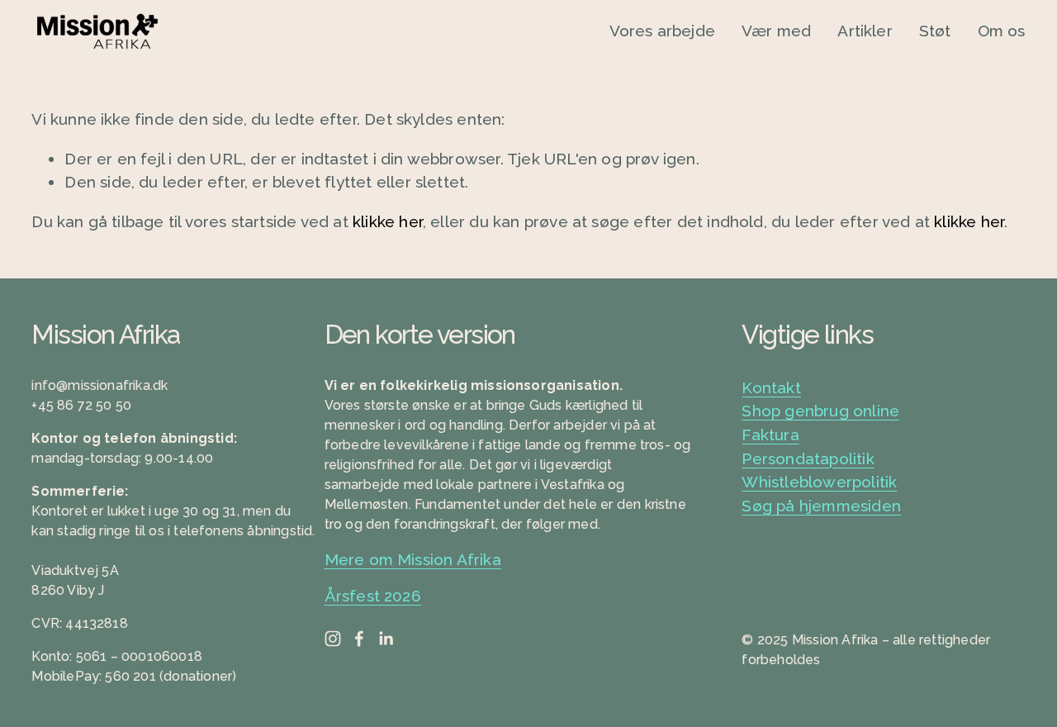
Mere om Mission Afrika (413, 559)
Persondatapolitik (808, 458)
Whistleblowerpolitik (819, 482)
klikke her (388, 221)
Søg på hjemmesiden (821, 506)
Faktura (770, 434)
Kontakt (771, 387)
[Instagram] (333, 638)
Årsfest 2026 (373, 596)
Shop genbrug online (820, 411)
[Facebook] (359, 638)
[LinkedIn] (385, 638)
